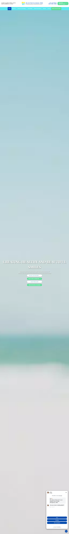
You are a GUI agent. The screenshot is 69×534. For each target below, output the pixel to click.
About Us (13, 8)
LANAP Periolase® (34, 281)
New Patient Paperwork (33, 278)
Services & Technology (21, 8)
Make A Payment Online (56, 8)
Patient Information (37, 8)
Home (9, 8)
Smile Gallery (30, 8)
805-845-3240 (53, 3)
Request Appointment (62, 3)
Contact (49, 8)
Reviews (44, 8)
